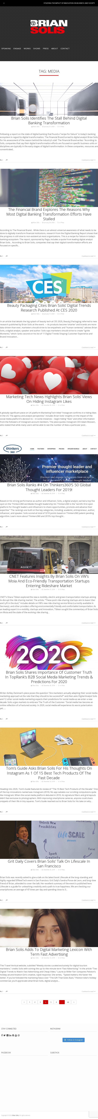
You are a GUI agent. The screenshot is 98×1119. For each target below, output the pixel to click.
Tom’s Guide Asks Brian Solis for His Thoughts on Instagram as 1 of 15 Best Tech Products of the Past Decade (49, 773)
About (54, 48)
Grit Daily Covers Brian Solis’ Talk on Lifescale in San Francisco (49, 864)
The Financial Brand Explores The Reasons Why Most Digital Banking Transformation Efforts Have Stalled (48, 214)
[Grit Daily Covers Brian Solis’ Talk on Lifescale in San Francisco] (49, 840)
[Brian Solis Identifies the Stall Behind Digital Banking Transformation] (49, 96)
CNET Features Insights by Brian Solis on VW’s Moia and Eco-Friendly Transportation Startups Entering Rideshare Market (48, 581)
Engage (17, 48)
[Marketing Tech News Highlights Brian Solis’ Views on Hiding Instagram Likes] (49, 375)
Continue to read (88, 160)
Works (27, 48)
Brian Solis (49, 27)
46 (68, 1002)
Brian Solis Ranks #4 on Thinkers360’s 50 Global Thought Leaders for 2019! (49, 487)
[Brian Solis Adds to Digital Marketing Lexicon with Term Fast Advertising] (49, 928)
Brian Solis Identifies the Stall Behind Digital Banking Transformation (49, 120)
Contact (65, 48)
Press (46, 48)
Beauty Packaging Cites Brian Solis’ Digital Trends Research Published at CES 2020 (49, 308)
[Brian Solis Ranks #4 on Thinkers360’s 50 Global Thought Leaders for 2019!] (49, 463)
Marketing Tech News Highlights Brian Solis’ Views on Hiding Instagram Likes (49, 399)
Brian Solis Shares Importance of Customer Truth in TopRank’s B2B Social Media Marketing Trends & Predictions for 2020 (49, 677)
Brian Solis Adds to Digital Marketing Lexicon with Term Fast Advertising (49, 952)
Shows (36, 48)
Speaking (6, 48)
